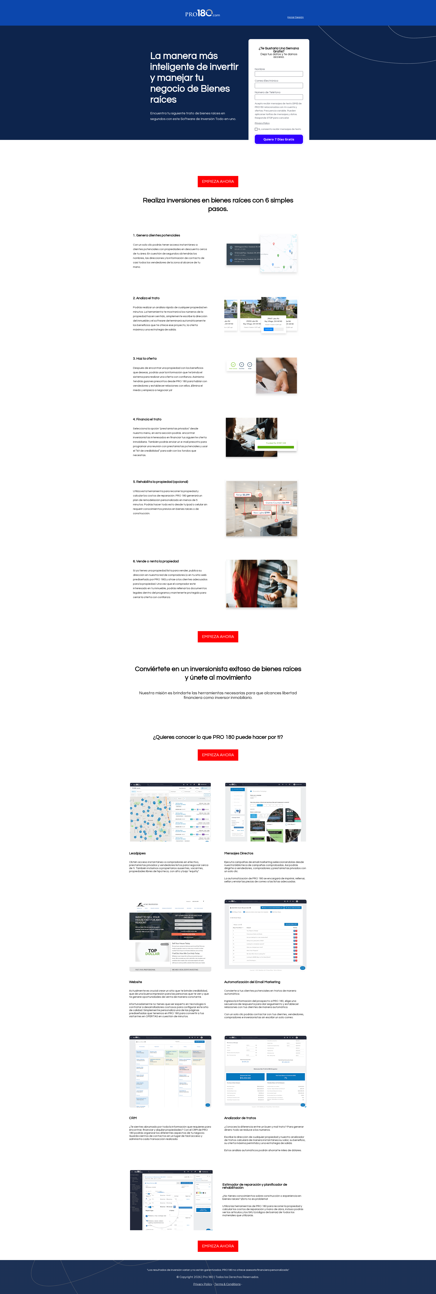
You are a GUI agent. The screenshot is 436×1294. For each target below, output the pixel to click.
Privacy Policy (262, 123)
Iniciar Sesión (295, 17)
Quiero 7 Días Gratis (278, 139)
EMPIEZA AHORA (218, 181)
